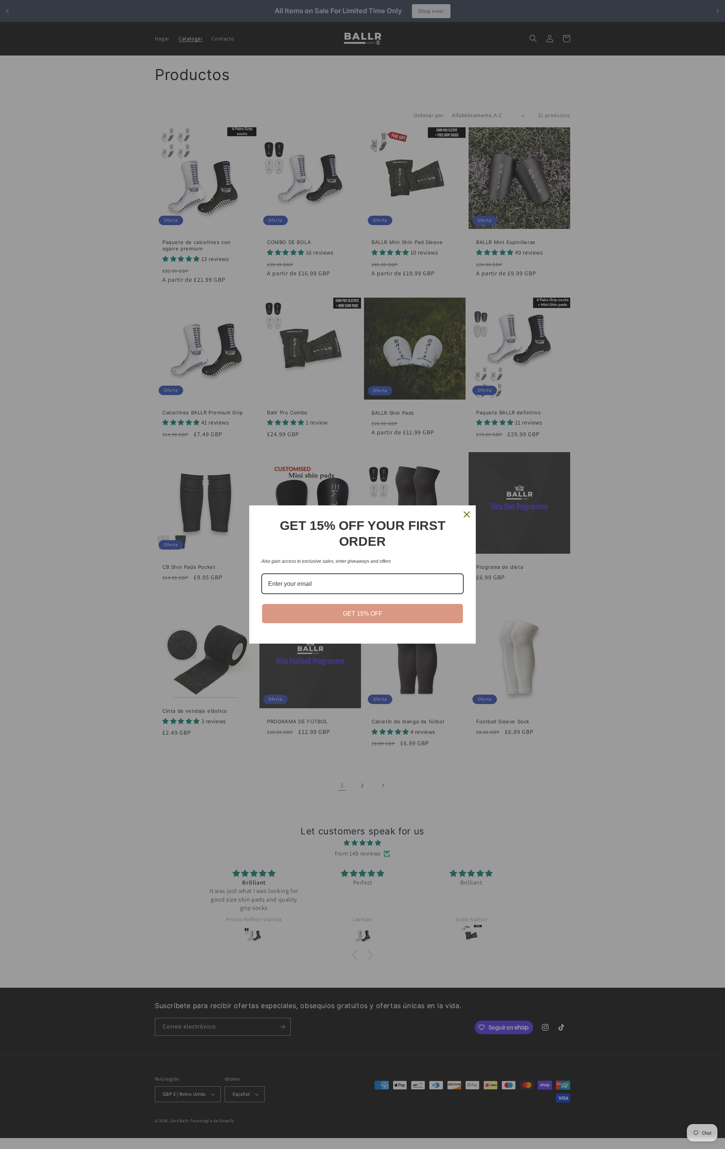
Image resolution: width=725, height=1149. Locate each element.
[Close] (467, 514)
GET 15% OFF (363, 613)
